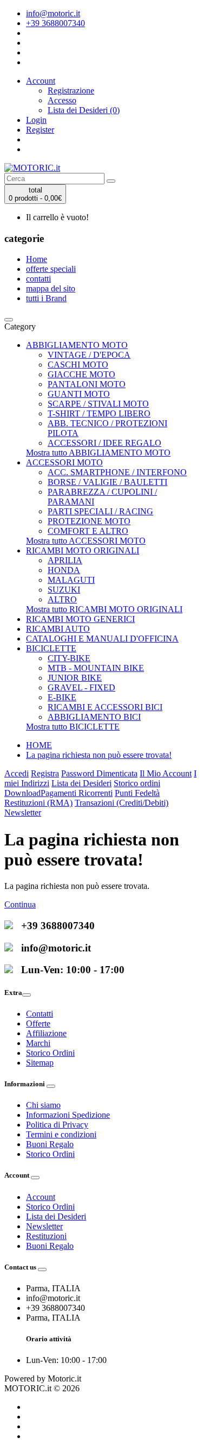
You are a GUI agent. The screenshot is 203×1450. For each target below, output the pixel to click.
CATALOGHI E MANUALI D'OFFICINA (102, 638)
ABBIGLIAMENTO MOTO (77, 345)
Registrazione (71, 90)
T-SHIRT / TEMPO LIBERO (99, 413)
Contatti (39, 1013)
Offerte (38, 1023)
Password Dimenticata (99, 773)
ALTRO (62, 599)
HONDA (64, 570)
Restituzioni (46, 1236)
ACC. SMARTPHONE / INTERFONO (117, 472)
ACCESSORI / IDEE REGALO (104, 442)
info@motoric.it (53, 13)
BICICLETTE (51, 648)
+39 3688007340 (55, 23)
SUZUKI (64, 589)
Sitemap (40, 1062)
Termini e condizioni (61, 1134)
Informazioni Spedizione (68, 1114)
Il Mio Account (166, 773)
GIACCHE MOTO (81, 374)
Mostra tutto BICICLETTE (73, 726)
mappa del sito (50, 288)
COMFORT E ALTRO (88, 531)
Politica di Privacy (57, 1124)
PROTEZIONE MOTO (89, 521)
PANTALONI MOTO (87, 384)
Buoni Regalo (50, 1144)
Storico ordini (137, 783)
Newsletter (22, 812)
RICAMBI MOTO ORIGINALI (82, 550)
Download (22, 793)
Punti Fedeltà (137, 793)
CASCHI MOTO (78, 364)
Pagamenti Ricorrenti (77, 793)
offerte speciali (51, 268)
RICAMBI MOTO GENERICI (80, 619)
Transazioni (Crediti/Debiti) (121, 802)
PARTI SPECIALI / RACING (100, 511)
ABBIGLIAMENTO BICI (94, 716)
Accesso (62, 100)
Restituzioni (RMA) (38, 802)
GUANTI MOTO (79, 394)
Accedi (16, 773)
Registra (45, 773)
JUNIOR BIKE (75, 677)
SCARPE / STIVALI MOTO (98, 403)
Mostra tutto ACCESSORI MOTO (86, 540)
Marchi (38, 1043)
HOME (39, 745)
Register (40, 129)
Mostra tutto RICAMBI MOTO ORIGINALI (104, 609)
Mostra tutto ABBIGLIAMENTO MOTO (98, 452)
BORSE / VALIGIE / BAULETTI (107, 482)
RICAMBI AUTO (58, 628)
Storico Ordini (50, 1052)
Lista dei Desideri (81, 783)
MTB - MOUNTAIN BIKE (96, 668)
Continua (20, 904)
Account (40, 1197)
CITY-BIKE (69, 658)
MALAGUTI (71, 579)
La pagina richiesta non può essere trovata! (99, 755)
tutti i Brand (46, 298)
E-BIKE (62, 697)
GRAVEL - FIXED (81, 687)
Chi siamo (43, 1105)
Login (36, 120)
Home (36, 259)
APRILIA (65, 560)
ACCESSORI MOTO (64, 462)
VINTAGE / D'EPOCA (89, 354)
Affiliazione (46, 1033)
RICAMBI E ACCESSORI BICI (105, 707)
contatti (38, 278)
